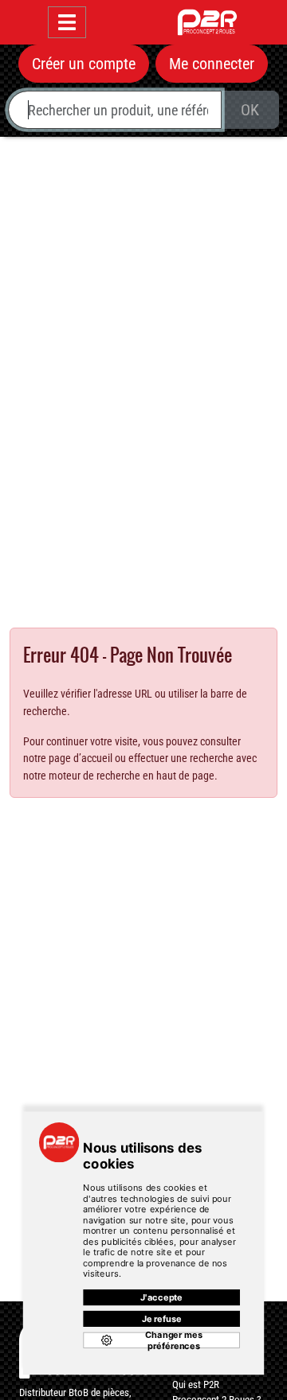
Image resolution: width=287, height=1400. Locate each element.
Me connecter (211, 63)
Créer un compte (84, 63)
